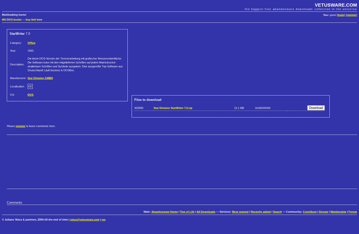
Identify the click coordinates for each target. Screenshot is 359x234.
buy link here (34, 19)
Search (277, 211)
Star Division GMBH (40, 78)
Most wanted (240, 211)
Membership (338, 211)
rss (104, 219)
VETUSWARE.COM (336, 5)
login (341, 14)
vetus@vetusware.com (84, 219)
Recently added (261, 211)
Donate (323, 211)
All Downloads (206, 211)
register (351, 14)
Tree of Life (187, 211)
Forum (352, 211)
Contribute (310, 211)
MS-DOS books (11, 19)
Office (31, 42)
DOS (30, 94)
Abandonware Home (164, 211)
